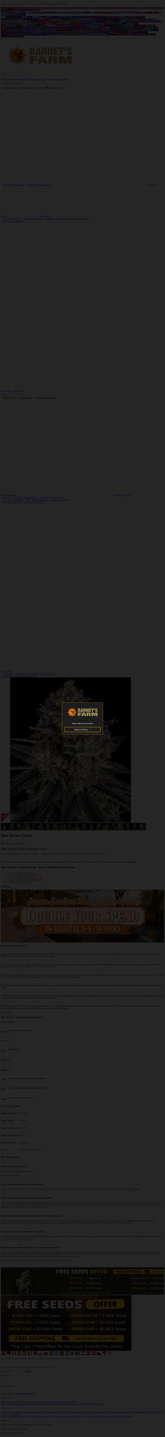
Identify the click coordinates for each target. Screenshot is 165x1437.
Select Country (81, 729)
